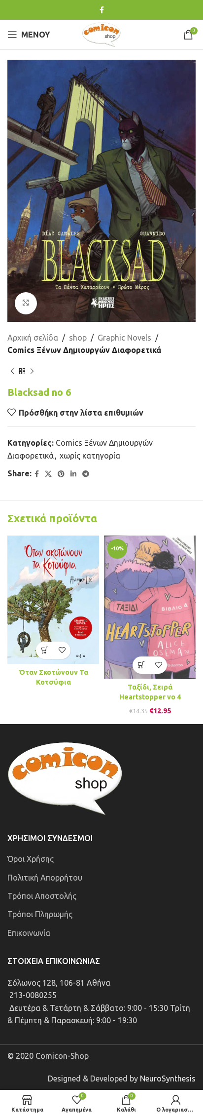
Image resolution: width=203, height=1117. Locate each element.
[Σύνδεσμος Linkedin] (73, 474)
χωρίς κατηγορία (90, 455)
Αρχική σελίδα (32, 337)
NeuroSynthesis (168, 1078)
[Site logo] (101, 33)
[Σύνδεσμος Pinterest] (61, 474)
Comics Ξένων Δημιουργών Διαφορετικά (84, 350)
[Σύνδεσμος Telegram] (85, 474)
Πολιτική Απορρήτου (44, 877)
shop (78, 337)
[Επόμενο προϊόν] (32, 372)
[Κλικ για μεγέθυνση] (26, 303)
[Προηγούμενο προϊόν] (12, 372)
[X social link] (48, 474)
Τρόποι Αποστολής (41, 895)
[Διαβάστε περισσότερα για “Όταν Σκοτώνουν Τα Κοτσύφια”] (44, 650)
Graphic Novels (124, 337)
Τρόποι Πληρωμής (39, 914)
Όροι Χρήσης (30, 858)
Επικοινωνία (28, 932)
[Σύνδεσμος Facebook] (102, 10)
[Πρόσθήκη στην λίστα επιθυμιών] (61, 650)
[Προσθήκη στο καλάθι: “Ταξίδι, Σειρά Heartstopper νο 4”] (141, 665)
